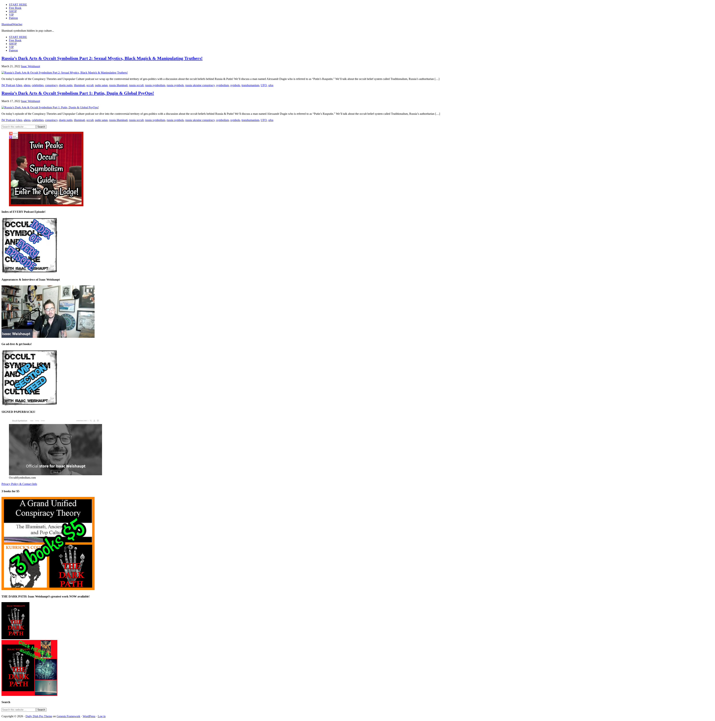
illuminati (79, 85)
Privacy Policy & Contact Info (19, 484)
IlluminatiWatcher (11, 24)
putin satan (101, 85)
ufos (270, 85)
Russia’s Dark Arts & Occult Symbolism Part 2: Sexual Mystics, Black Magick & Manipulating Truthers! (102, 58)
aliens (27, 85)
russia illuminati (118, 85)
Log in (102, 716)
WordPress (89, 716)
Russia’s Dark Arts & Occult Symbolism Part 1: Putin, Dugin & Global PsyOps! (77, 93)
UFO (264, 85)
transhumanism (250, 85)
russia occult (136, 85)
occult (89, 85)
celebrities (38, 85)
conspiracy (51, 85)
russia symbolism (155, 85)
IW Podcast (8, 85)
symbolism (222, 85)
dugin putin (65, 85)
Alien (19, 85)
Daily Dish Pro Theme (39, 716)
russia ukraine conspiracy (200, 85)
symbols (235, 85)
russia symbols (175, 85)
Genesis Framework (68, 716)
